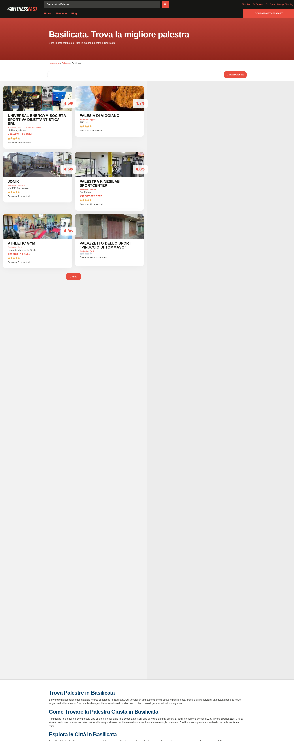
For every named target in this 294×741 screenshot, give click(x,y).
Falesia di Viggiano (99, 116)
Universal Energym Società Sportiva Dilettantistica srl (37, 120)
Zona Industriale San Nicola (29, 128)
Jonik (13, 181)
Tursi (20, 247)
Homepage (54, 63)
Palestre (66, 63)
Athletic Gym (21, 243)
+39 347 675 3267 (91, 196)
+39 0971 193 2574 (20, 134)
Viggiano (93, 120)
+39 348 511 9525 (19, 254)
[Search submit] (165, 4)
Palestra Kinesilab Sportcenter (100, 183)
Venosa (93, 189)
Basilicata (12, 128)
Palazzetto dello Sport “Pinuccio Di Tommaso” (105, 245)
